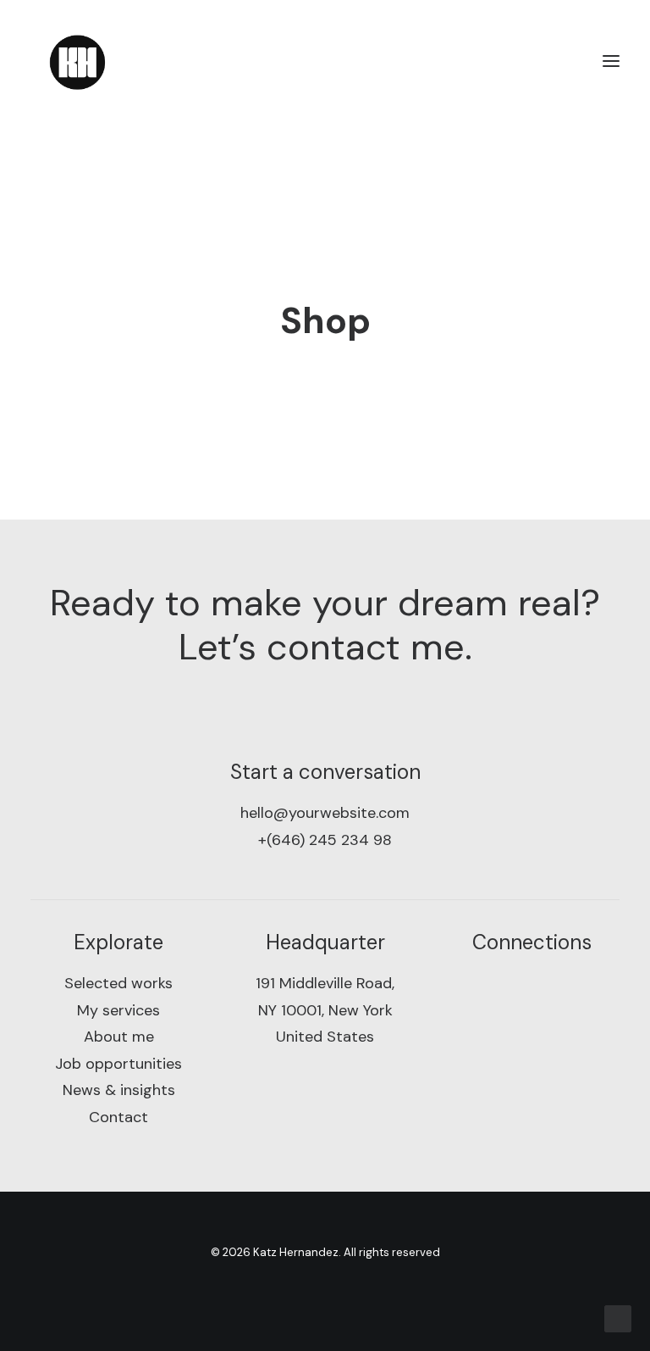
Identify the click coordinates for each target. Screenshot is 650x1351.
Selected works (118, 983)
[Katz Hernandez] (76, 61)
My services (118, 1010)
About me (119, 1036)
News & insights (119, 1090)
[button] (611, 61)
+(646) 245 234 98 (325, 840)
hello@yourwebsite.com (325, 813)
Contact (118, 1117)
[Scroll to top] (617, 1317)
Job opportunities (118, 1064)
